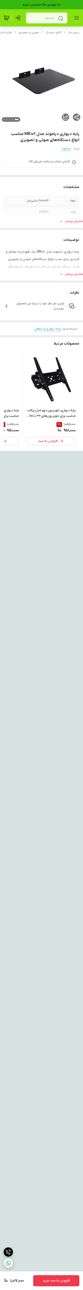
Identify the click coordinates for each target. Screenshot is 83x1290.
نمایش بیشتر (74, 221)
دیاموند (66, 148)
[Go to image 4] (6, 119)
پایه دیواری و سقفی (47, 328)
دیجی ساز (73, 32)
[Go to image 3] (9, 119)
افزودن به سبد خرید (56, 1280)
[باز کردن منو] (75, 18)
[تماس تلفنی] (8, 1252)
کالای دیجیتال (53, 32)
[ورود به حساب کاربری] (18, 18)
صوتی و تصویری (29, 32)
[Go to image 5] (4, 119)
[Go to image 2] (12, 119)
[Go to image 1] (16, 119)
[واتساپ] (8, 1263)
